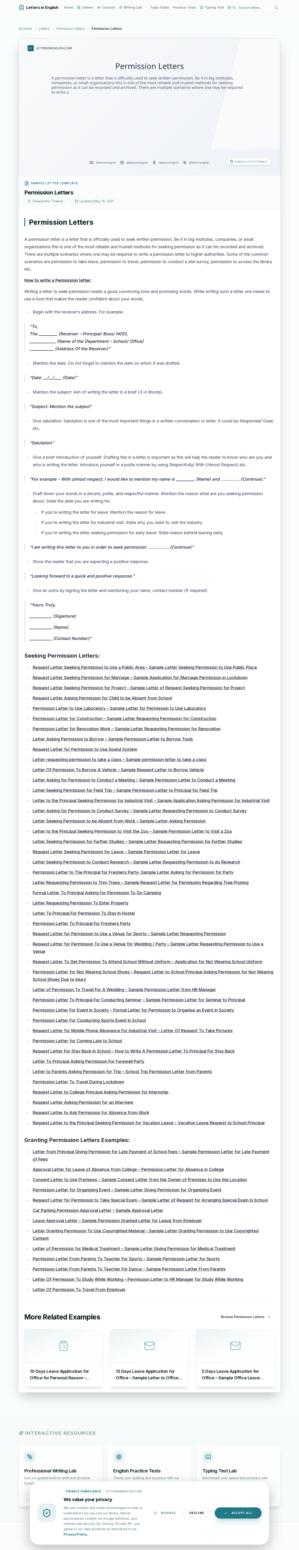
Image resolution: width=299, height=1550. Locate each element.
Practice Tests (184, 7)
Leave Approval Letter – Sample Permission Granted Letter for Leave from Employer (117, 1220)
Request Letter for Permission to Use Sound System (85, 749)
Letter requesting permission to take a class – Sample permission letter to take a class (119, 759)
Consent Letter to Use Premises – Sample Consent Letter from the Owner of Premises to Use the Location (140, 1179)
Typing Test (214, 7)
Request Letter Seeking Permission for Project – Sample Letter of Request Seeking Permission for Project (139, 687)
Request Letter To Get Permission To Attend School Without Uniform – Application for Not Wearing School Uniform (147, 961)
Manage (168, 1513)
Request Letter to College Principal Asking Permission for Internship (100, 1092)
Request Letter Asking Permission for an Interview (83, 1102)
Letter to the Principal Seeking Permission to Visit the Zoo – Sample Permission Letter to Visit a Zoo (132, 831)
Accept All (241, 1513)
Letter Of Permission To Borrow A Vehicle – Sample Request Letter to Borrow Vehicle (118, 769)
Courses (108, 7)
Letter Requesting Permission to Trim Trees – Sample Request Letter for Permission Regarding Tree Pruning (141, 882)
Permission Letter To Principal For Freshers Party (82, 923)
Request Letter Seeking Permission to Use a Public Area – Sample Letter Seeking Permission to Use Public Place (145, 667)
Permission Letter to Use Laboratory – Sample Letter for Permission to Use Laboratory (119, 708)
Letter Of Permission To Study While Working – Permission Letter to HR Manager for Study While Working (138, 1279)
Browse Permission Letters (242, 1317)
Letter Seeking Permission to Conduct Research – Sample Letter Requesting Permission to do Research (136, 862)
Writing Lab (133, 7)
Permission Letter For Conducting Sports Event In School (89, 1020)
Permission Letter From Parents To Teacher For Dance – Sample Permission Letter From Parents (129, 1269)
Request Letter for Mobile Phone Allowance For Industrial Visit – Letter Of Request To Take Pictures (133, 1030)
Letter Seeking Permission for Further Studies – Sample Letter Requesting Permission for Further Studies (137, 841)
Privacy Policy (75, 1534)
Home (68, 7)
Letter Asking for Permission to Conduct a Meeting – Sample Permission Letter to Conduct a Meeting (134, 780)
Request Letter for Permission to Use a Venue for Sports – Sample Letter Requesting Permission (129, 933)
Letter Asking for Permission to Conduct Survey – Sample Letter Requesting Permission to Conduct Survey (140, 810)
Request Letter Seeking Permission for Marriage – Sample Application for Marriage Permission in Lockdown (140, 677)
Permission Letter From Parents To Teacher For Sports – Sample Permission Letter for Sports (126, 1258)
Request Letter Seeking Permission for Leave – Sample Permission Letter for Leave (116, 851)
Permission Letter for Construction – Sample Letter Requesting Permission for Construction (124, 718)
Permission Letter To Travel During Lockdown (78, 1081)
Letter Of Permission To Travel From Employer (79, 1289)
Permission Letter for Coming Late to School (77, 1040)
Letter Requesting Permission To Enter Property (80, 903)
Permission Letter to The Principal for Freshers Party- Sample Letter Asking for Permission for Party (133, 872)
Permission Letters (71, 29)
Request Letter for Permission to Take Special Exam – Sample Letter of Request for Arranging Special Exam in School (150, 1200)
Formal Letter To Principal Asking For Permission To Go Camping (97, 892)
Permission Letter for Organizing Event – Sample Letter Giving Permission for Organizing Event (127, 1189)
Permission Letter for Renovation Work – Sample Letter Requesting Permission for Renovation (127, 728)
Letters (87, 7)
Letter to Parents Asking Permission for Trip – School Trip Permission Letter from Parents (122, 1071)
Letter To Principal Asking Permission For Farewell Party (88, 1061)
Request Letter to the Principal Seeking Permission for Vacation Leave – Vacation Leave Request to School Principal (148, 1122)
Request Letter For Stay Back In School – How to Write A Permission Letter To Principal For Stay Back (134, 1051)
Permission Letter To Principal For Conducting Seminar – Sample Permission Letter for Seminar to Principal (139, 999)
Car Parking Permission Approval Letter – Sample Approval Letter (98, 1210)
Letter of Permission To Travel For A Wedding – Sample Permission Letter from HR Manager (124, 989)
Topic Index (159, 7)
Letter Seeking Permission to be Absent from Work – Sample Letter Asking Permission (119, 821)
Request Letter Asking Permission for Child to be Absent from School (102, 698)
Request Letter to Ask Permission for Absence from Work (91, 1112)
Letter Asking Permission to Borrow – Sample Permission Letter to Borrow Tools (113, 739)
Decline (196, 1513)
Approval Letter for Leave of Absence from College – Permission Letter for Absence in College (128, 1169)
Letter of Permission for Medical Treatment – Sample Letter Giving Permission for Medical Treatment (134, 1248)
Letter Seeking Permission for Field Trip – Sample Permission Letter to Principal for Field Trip (125, 790)
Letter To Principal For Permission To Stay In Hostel (84, 913)
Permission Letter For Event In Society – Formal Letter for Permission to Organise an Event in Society (133, 1010)
